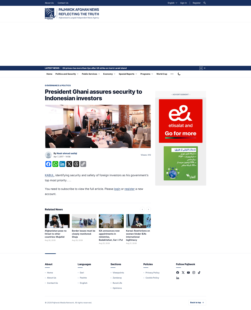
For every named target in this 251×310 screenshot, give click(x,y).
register (129, 189)
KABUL (49, 175)
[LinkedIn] (177, 277)
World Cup (161, 74)
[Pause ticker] (201, 68)
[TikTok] (199, 272)
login (117, 189)
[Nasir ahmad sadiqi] (48, 155)
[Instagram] (193, 272)
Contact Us (63, 3)
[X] (183, 272)
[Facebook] (177, 272)
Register (197, 3)
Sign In (183, 3)
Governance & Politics (58, 85)
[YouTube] (188, 272)
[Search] (204, 3)
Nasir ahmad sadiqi (67, 153)
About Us (49, 3)
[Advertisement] (125, 44)
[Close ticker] (204, 68)
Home (49, 74)
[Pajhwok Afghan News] (72, 14)
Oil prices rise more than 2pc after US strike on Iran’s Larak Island (94, 68)
